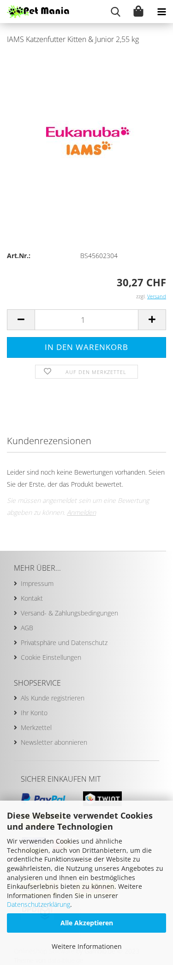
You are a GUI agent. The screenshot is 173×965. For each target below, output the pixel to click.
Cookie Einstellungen (51, 657)
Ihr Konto (34, 712)
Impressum (37, 583)
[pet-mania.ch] (34, 11)
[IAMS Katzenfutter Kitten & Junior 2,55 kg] (86, 121)
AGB (27, 627)
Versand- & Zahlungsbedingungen (69, 613)
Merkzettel (36, 727)
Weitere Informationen (87, 946)
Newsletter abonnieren (54, 742)
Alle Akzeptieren (86, 922)
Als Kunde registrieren (52, 698)
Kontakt (32, 598)
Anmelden (81, 512)
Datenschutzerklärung (38, 904)
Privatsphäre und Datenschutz (64, 642)
